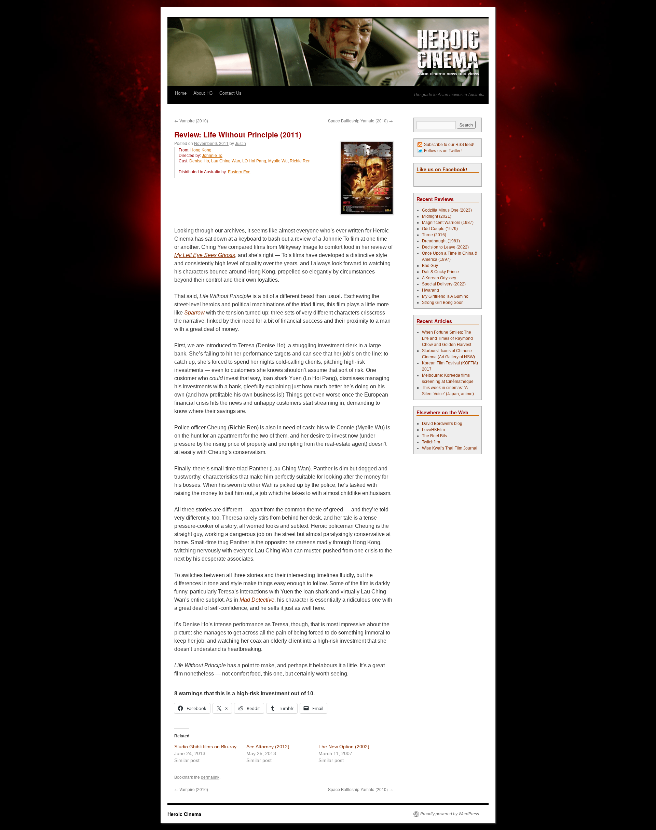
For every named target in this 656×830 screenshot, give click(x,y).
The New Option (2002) (343, 746)
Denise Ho (199, 161)
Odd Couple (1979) (440, 228)
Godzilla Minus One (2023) (447, 210)
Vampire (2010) (191, 120)
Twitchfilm (431, 442)
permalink (210, 777)
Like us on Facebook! (441, 169)
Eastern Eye (239, 172)
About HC (203, 93)
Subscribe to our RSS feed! (449, 144)
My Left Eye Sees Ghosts (204, 255)
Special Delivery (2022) (444, 284)
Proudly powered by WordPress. (450, 814)
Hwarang (430, 290)
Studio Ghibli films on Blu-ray (205, 746)
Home (181, 93)
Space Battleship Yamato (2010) (360, 120)
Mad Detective (257, 600)
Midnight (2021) (436, 216)
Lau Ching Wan (225, 161)
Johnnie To (212, 155)
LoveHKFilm (433, 429)
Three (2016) (434, 234)
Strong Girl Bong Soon (443, 302)
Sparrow (194, 313)
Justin (240, 143)
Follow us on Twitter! (443, 150)
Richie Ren (300, 161)
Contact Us (230, 93)
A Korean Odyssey (439, 278)
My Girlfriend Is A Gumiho (445, 296)
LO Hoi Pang (254, 161)
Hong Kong (200, 150)
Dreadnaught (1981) (441, 241)
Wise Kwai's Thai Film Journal (449, 448)
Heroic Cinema (184, 814)
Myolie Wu (278, 161)
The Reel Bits (434, 435)
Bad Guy (430, 265)
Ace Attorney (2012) (267, 746)
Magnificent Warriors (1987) (448, 222)
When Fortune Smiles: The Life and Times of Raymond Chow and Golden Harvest (447, 338)
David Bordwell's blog (442, 423)
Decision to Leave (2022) (445, 247)
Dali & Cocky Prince (440, 271)
